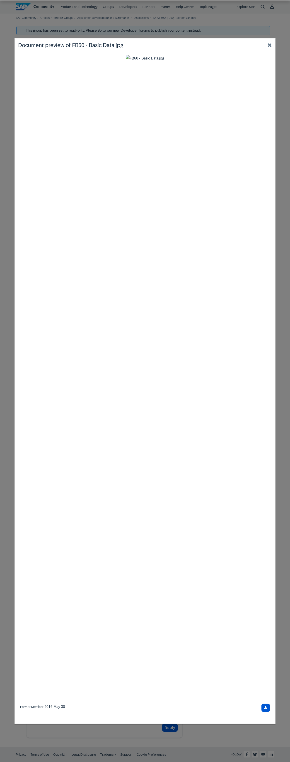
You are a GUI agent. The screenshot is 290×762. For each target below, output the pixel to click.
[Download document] (265, 708)
